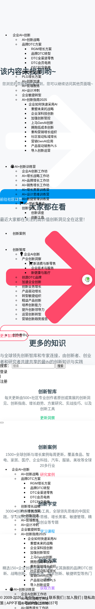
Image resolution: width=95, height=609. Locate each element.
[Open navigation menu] (2, 422)
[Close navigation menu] (1, 461)
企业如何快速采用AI (43, 104)
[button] (1, 356)
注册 (4, 381)
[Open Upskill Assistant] (87, 280)
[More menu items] (1, 348)
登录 (3, 372)
